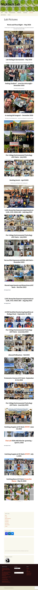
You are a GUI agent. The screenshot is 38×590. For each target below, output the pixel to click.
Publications (19, 12)
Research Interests (12, 12)
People (6, 12)
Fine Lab (8, 441)
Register (28, 568)
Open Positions (3, 14)
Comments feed (29, 573)
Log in (27, 570)
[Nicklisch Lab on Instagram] (6, 533)
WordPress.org (29, 574)
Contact (9, 14)
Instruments (25, 12)
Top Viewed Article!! (5, 579)
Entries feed (28, 571)
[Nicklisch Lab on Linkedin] (9, 533)
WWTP (27, 427)
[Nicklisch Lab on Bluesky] (12, 533)
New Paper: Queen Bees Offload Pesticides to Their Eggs (6, 569)
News (2, 12)
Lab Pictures (31, 12)
